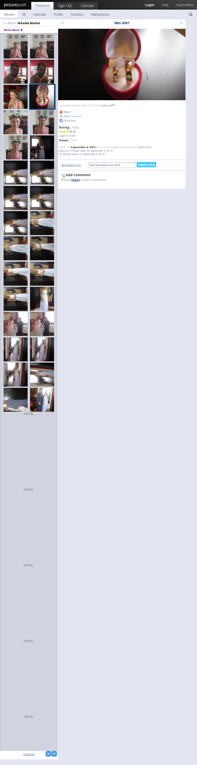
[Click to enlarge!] (121, 64)
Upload (87, 5)
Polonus (42, 5)
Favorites (77, 14)
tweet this (146, 164)
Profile (58, 14)
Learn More (184, 5)
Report (67, 112)
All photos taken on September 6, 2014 (82, 154)
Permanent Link (71, 165)
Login (62, 135)
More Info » (145, 147)
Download (69, 120)
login (75, 180)
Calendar (39, 14)
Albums (9, 14)
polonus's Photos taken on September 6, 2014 (85, 150)
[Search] (191, 14)
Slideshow (29, 754)
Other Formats (72, 116)
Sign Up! (65, 5)
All (23, 14)
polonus (106, 105)
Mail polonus (100, 14)
